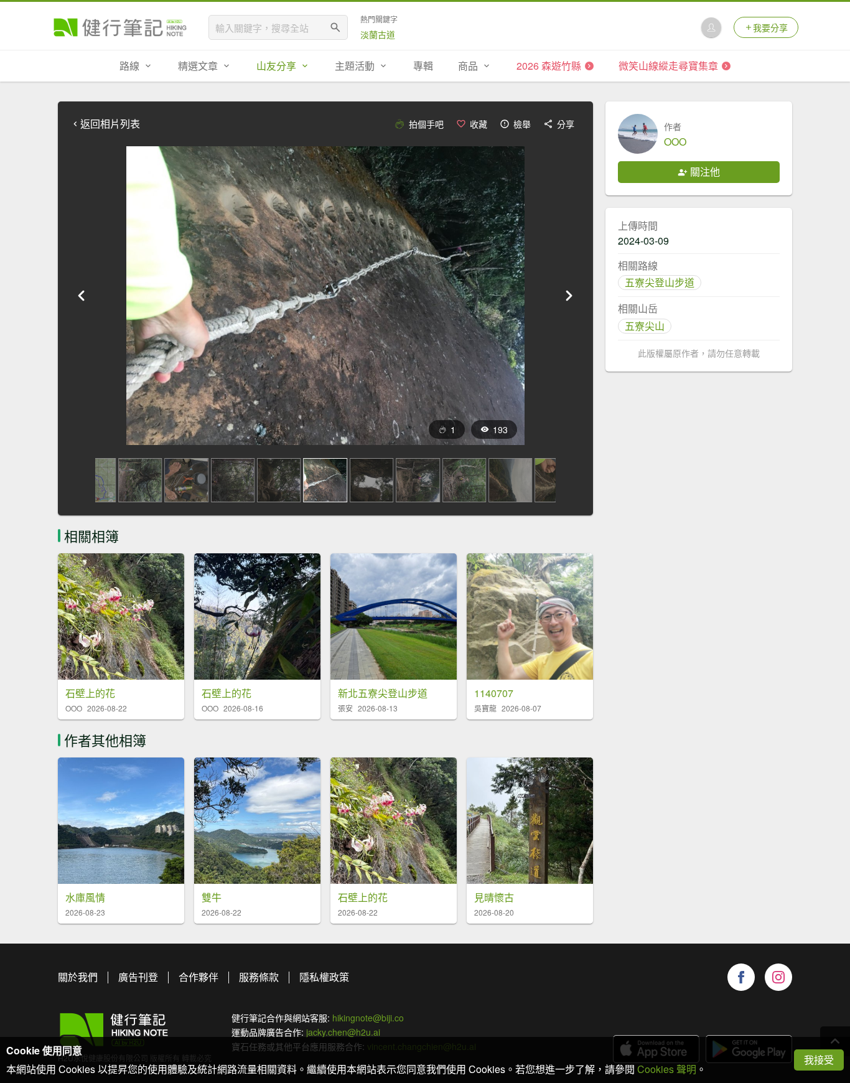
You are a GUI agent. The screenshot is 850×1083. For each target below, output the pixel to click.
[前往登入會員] (711, 27)
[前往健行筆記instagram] (778, 977)
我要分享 (770, 27)
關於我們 (78, 977)
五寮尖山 (645, 326)
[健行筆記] (120, 27)
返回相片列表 (110, 123)
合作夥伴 (198, 977)
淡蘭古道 (377, 34)
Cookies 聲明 (666, 1069)
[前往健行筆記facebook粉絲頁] (741, 977)
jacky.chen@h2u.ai (343, 1032)
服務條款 (259, 977)
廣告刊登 (138, 977)
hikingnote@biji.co (368, 1017)
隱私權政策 (324, 977)
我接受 (819, 1060)
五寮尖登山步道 (659, 282)
